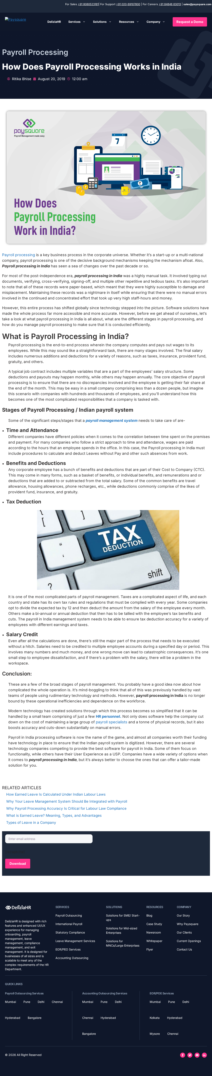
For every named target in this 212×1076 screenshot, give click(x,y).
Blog (149, 915)
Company (153, 21)
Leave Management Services (75, 941)
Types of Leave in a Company (31, 822)
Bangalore (34, 1017)
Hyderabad (12, 1017)
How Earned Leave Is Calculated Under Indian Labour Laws (56, 794)
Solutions (100, 21)
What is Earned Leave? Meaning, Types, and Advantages (54, 815)
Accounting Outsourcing (71, 958)
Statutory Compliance (70, 932)
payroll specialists (111, 722)
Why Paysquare (187, 924)
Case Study (154, 924)
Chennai (57, 1002)
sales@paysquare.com (197, 4)
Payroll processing (18, 255)
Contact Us (184, 949)
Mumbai (10, 1002)
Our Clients (184, 932)
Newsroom (153, 932)
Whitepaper (154, 941)
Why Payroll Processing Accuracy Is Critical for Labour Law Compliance (66, 808)
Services (74, 21)
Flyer (149, 949)
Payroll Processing (35, 52)
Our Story (183, 915)
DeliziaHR (54, 21)
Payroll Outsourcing (68, 915)
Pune (26, 1002)
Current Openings (189, 941)
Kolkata (155, 1017)
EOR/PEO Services (68, 949)
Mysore (155, 1033)
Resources (126, 21)
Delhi (41, 1002)
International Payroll (68, 924)
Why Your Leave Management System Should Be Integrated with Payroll (66, 801)
